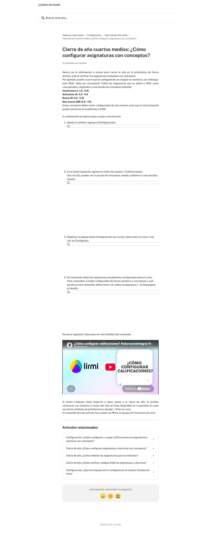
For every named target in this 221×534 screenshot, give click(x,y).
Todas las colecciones (73, 35)
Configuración (94, 35)
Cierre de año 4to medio (116, 35)
